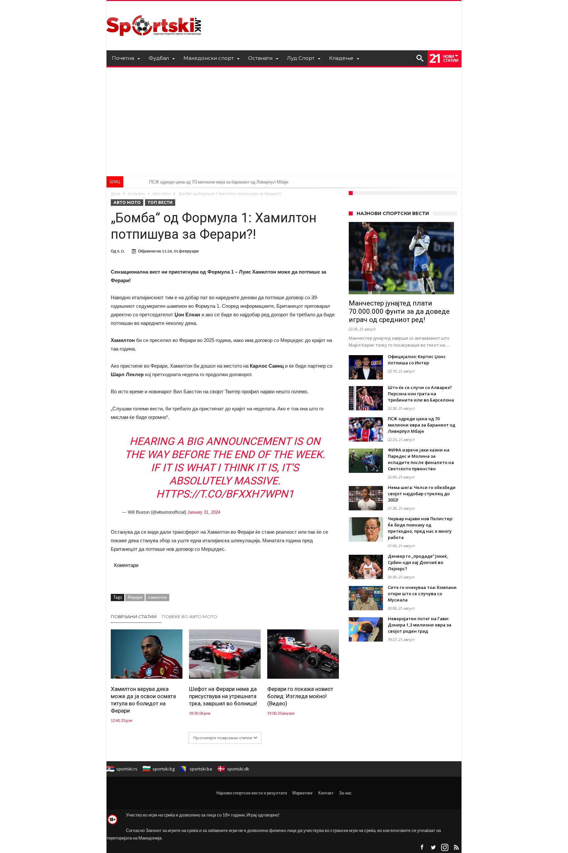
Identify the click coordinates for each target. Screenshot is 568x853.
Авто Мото (161, 193)
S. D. (121, 251)
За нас (345, 792)
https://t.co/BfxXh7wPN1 (225, 494)
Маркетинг (302, 792)
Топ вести (160, 202)
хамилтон (157, 597)
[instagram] (444, 847)
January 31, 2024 (203, 512)
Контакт (326, 792)
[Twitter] (433, 847)
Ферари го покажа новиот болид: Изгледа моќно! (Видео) (300, 696)
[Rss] (456, 847)
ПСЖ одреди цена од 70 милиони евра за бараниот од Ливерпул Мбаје (218, 181)
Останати (136, 193)
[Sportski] (153, 10)
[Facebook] (421, 847)
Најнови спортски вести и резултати (251, 792)
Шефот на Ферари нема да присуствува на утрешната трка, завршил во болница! (223, 696)
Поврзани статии (134, 616)
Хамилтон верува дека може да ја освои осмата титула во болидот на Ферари (143, 700)
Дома (115, 193)
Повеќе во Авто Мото (189, 616)
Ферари (135, 597)
